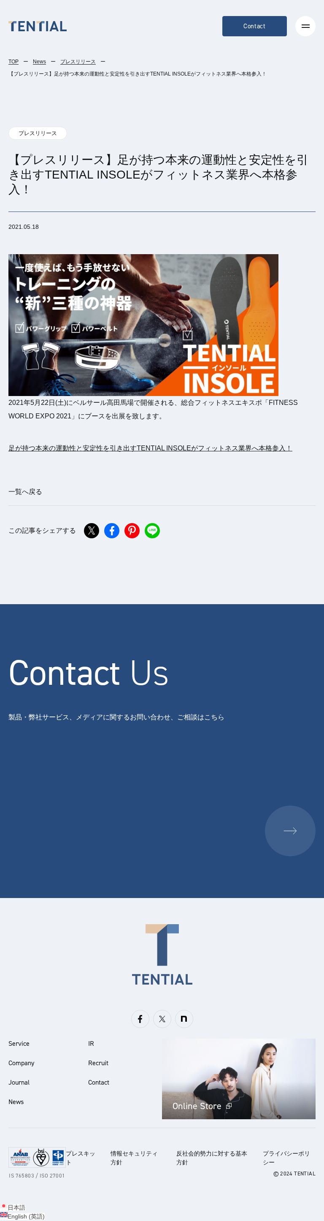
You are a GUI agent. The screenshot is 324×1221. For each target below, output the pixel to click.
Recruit (98, 1062)
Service (19, 1043)
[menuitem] (12, 1207)
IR (91, 1043)
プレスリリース (78, 62)
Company (21, 1062)
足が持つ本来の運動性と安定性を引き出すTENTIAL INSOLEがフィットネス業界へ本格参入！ (150, 448)
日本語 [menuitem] (16, 1207)
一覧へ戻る (25, 491)
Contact (254, 26)
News (39, 62)
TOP (13, 62)
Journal (19, 1082)
